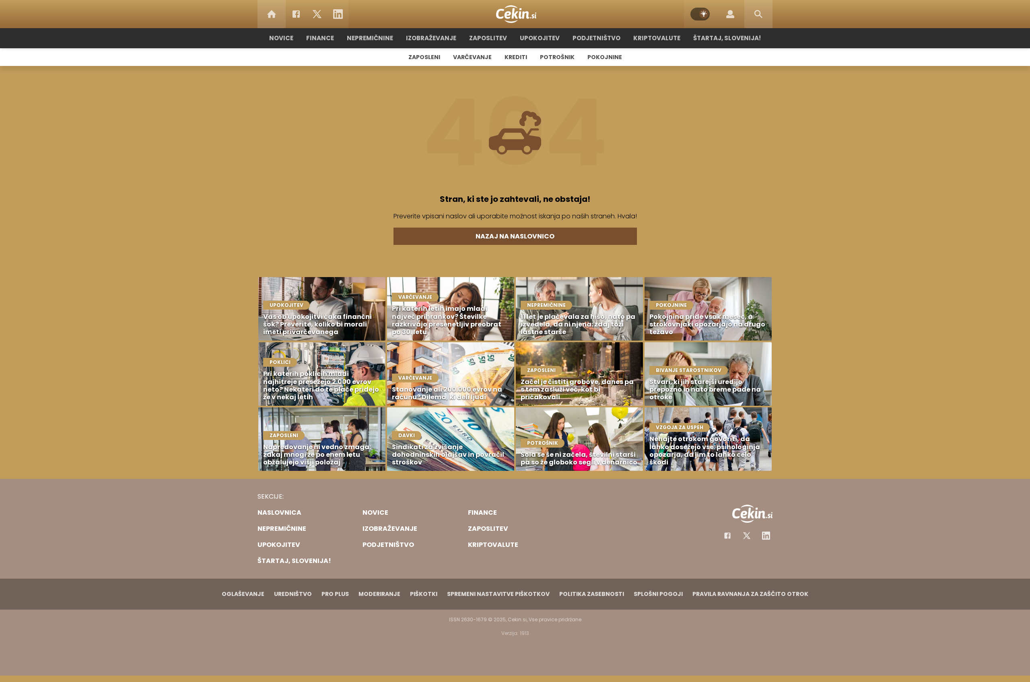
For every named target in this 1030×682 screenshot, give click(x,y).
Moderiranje (379, 594)
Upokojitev (540, 38)
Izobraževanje (431, 38)
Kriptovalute (656, 38)
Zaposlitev (488, 38)
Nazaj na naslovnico (515, 236)
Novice (281, 38)
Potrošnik (557, 57)
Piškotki (423, 594)
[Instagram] (766, 535)
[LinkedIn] (338, 14)
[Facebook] (296, 14)
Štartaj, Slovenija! (727, 38)
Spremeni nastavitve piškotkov (498, 594)
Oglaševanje (243, 594)
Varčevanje (472, 57)
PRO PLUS (335, 594)
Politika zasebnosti (591, 594)
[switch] (700, 14)
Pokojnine (604, 57)
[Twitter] (317, 14)
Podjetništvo (596, 38)
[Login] (730, 14)
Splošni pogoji (658, 594)
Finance (320, 38)
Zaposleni (424, 57)
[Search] (758, 14)
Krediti (516, 57)
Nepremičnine (370, 38)
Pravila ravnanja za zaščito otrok (750, 594)
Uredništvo (293, 594)
